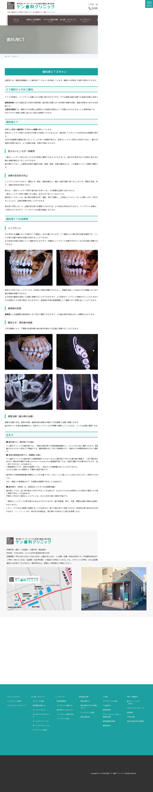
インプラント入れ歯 (110, 701)
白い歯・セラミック (38, 697)
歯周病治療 (107, 710)
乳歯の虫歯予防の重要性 (135, 721)
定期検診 (130, 712)
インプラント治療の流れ (65, 714)
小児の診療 (131, 717)
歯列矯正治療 (83, 697)
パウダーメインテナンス (135, 708)
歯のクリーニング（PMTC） (133, 702)
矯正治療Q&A (85, 717)
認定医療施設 (61, 701)
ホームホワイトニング (40, 721)
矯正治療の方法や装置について (89, 706)
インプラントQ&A (63, 718)
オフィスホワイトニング (41, 725)
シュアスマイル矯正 (14, 701)
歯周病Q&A (107, 725)
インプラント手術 (22, 511)
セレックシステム (13, 697)
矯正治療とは (85, 701)
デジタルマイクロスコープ (16, 705)
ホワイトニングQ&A (40, 730)
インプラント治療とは (64, 705)
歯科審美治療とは (39, 705)
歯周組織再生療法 (109, 721)
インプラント (60, 697)
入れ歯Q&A (107, 705)
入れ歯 (105, 697)
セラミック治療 (38, 701)
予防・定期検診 (132, 697)
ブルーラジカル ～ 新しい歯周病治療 (112, 715)
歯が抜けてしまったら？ (65, 710)
